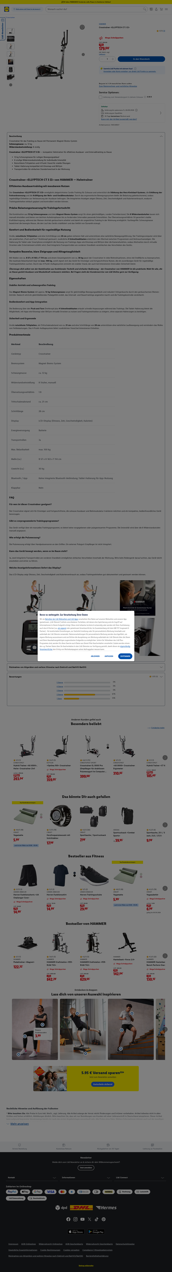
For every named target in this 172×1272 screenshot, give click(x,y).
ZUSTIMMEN (125, 656)
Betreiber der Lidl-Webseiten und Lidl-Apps (61, 619)
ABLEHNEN (95, 656)
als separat (62, 628)
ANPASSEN (109, 656)
